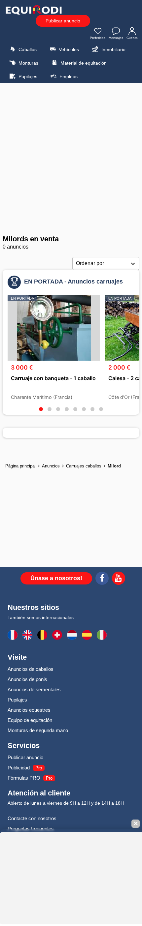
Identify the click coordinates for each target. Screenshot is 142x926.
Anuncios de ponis (27, 679)
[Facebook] (102, 579)
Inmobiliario (112, 49)
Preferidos (97, 38)
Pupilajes (27, 76)
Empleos (68, 76)
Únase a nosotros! (56, 578)
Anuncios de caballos (30, 669)
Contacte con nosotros (32, 818)
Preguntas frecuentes (31, 828)
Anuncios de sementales (34, 689)
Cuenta (132, 38)
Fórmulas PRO (24, 778)
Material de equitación (83, 63)
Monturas (27, 63)
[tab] (41, 409)
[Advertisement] (71, 159)
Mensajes (116, 38)
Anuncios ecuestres (29, 710)
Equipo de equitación (30, 720)
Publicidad (19, 767)
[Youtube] (118, 579)
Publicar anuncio (63, 20)
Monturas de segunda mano (38, 730)
